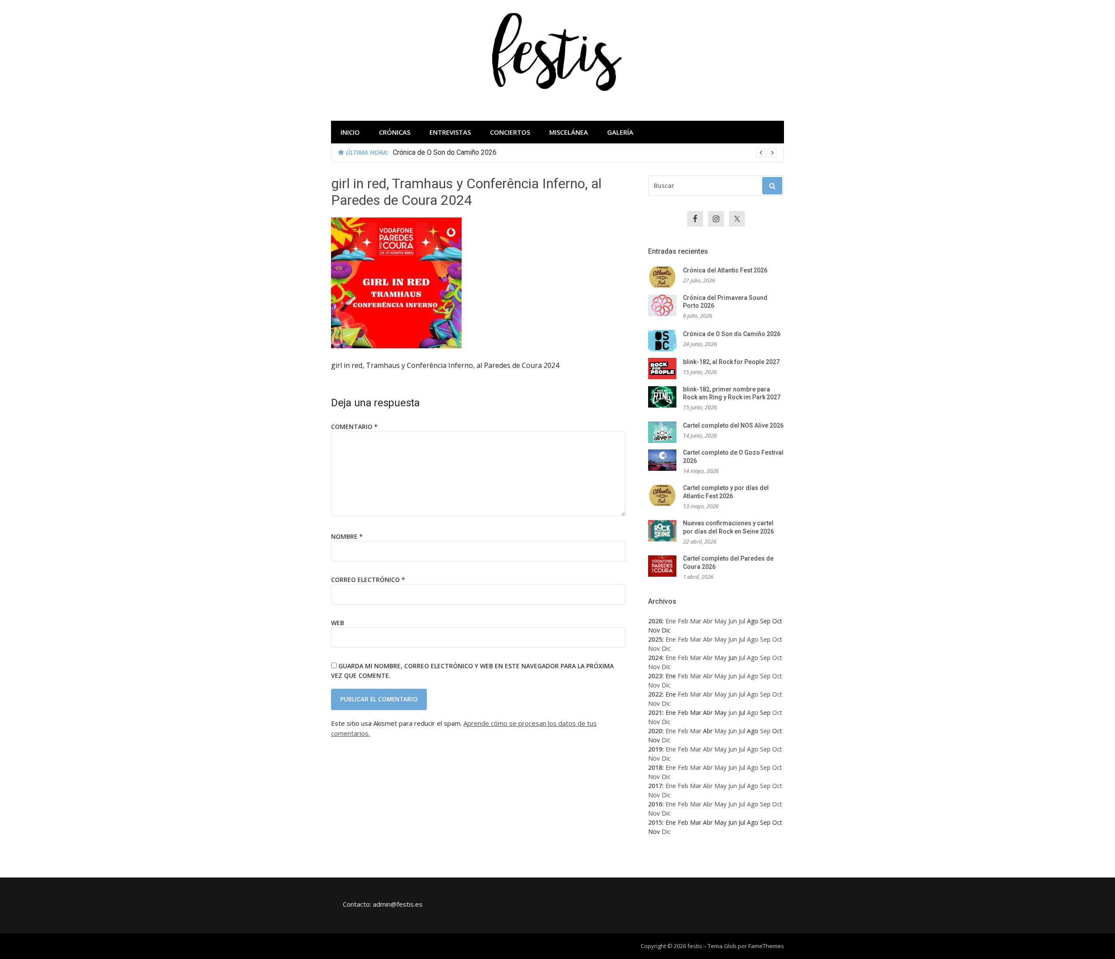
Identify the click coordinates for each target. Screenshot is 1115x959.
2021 (655, 712)
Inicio (350, 132)
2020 (655, 731)
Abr (708, 621)
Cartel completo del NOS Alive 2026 (733, 425)
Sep (765, 639)
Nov (654, 648)
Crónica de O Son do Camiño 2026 (445, 152)
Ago (752, 639)
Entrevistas (450, 132)
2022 (655, 694)
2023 (655, 676)
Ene (671, 621)
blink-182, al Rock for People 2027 (731, 361)
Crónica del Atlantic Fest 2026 (725, 270)
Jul (742, 621)
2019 (655, 749)
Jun (732, 621)
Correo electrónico (368, 579)
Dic (666, 648)
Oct (777, 639)
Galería (620, 132)
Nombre (347, 536)
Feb (683, 621)
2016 (655, 804)
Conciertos (510, 132)
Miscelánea (568, 132)
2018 (655, 767)
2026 (655, 621)
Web (337, 623)
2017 (655, 786)
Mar (695, 621)
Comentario (354, 426)
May (720, 621)
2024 (655, 657)
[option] (585, 152)
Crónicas (394, 132)
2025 (655, 639)
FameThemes (766, 946)
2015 (655, 822)
